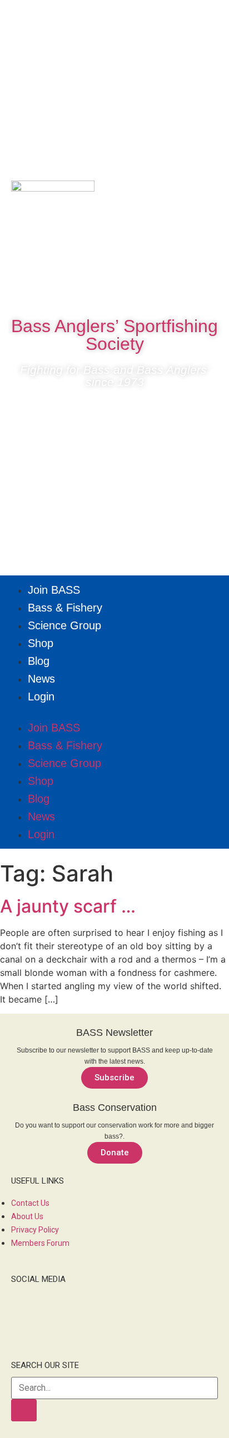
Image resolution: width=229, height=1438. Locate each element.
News (41, 679)
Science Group (64, 625)
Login (41, 696)
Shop (40, 643)
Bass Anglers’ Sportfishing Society (114, 335)
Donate (115, 1153)
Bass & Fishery (65, 608)
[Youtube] (148, 289)
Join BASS (54, 590)
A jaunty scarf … (68, 906)
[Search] (24, 1410)
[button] (114, 712)
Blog (38, 661)
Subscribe (114, 1078)
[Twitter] (114, 289)
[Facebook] (81, 289)
